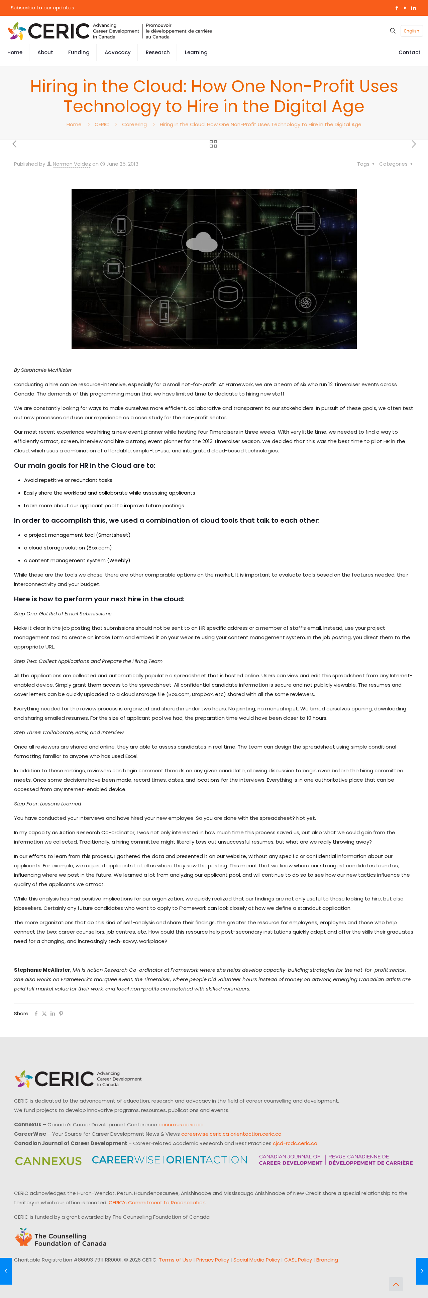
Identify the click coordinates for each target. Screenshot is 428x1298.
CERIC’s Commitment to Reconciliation (157, 1202)
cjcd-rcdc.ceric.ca (295, 1143)
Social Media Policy (256, 1259)
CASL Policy (298, 1259)
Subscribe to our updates (42, 7)
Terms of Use (175, 1259)
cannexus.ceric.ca (180, 1124)
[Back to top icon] (396, 1284)
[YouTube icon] (405, 7)
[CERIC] (110, 31)
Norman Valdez (72, 163)
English (411, 31)
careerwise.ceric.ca (205, 1133)
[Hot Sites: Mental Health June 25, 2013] (422, 1271)
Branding (327, 1259)
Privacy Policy (212, 1259)
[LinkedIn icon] (413, 7)
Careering (134, 124)
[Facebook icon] (396, 7)
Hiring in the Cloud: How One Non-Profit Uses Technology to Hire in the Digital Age (260, 124)
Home (74, 124)
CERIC (102, 124)
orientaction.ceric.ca (256, 1133)
